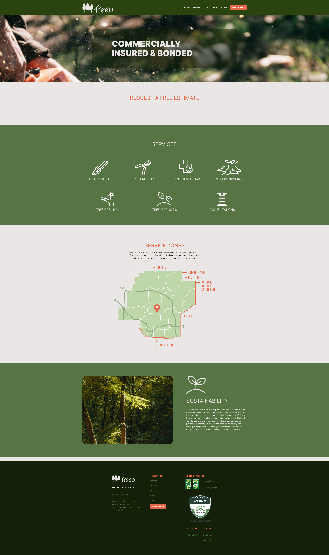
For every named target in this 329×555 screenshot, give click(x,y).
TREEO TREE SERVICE (123, 487)
